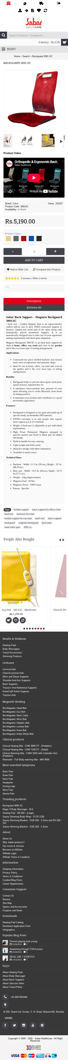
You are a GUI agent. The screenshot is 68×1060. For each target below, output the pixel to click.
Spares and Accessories (15, 906)
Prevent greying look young (23, 941)
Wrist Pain (8, 790)
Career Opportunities (13, 883)
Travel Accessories (12, 652)
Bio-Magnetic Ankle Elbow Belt (18, 734)
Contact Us (8, 895)
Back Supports (10, 684)
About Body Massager (14, 976)
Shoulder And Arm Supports (17, 680)
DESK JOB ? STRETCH (22, 956)
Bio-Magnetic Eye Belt (14, 711)
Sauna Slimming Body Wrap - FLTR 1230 (23, 816)
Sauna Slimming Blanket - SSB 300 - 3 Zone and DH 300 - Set (32, 821)
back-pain (47, 522)
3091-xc (28, 527)
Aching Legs (9, 786)
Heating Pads (9, 645)
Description (34, 301)
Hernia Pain (8, 793)
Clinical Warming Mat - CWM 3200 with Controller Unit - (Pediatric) (30, 754)
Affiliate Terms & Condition (16, 857)
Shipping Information (13, 869)
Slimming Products (12, 656)
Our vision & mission (13, 846)
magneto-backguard (28, 522)
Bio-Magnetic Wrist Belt (15, 719)
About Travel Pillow (12, 987)
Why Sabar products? (13, 842)
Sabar (15, 203)
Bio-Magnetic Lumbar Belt (16, 726)
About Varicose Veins (13, 983)
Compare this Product (48, 269)
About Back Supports (13, 979)
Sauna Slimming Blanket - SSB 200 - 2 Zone (25, 826)
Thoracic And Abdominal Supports (20, 687)
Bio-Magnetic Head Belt (15, 708)
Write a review (40, 278)
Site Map (7, 903)
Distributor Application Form (17, 926)
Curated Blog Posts (12, 880)
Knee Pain (8, 775)
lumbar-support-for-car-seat (18, 518)
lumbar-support (21, 509)
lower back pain (12, 527)
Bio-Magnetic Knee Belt (15, 730)
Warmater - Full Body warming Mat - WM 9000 (26, 759)
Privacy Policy (10, 872)
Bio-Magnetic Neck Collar (15, 715)
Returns (6, 899)
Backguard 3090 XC (13, 805)
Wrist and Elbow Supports (16, 676)
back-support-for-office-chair (46, 509)
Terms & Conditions (12, 876)
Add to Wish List (19, 269)
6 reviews (26, 278)
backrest (9, 514)
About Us (7, 838)
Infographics (9, 929)
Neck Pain (8, 779)
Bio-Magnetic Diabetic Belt (16, 723)
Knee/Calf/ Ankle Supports (16, 691)
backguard (10, 522)
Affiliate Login (9, 853)
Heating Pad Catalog (13, 922)
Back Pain (8, 771)
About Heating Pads (13, 972)
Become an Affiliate (12, 849)
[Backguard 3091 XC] (11, 139)
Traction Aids (9, 695)
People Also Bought (18, 539)
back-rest (40, 518)
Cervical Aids (9, 669)
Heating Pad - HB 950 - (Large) (18, 813)
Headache (8, 782)
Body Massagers (11, 649)
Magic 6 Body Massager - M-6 (18, 809)
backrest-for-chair (25, 514)
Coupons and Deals (12, 910)
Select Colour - (14, 233)
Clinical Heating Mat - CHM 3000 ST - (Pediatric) (36, 609)
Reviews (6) (34, 307)
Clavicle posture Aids (13, 673)
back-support (54, 518)
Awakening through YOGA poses (26, 949)
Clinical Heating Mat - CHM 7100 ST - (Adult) (25, 749)
